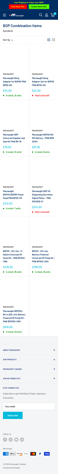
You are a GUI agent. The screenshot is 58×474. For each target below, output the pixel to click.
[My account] (46, 15)
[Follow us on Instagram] (11, 440)
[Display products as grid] (48, 39)
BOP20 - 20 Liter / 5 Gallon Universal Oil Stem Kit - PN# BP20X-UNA (14, 256)
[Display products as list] (53, 39)
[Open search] (40, 15)
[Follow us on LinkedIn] (22, 440)
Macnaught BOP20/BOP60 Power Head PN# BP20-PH (13, 194)
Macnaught (8, 74)
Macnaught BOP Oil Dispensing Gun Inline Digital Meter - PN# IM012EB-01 (42, 196)
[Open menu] (4, 15)
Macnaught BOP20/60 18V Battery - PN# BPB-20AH (43, 138)
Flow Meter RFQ (17, 6)
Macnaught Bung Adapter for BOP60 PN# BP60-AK (14, 81)
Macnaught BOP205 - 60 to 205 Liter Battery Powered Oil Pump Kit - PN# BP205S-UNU (14, 316)
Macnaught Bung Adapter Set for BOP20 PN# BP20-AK (43, 81)
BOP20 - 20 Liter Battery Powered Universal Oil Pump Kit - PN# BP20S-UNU (43, 256)
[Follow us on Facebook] (5, 440)
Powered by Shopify (11, 468)
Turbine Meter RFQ (39, 6)
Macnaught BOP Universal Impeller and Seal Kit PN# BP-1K (14, 138)
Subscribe (12, 415)
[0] (52, 15)
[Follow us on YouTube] (16, 440)
